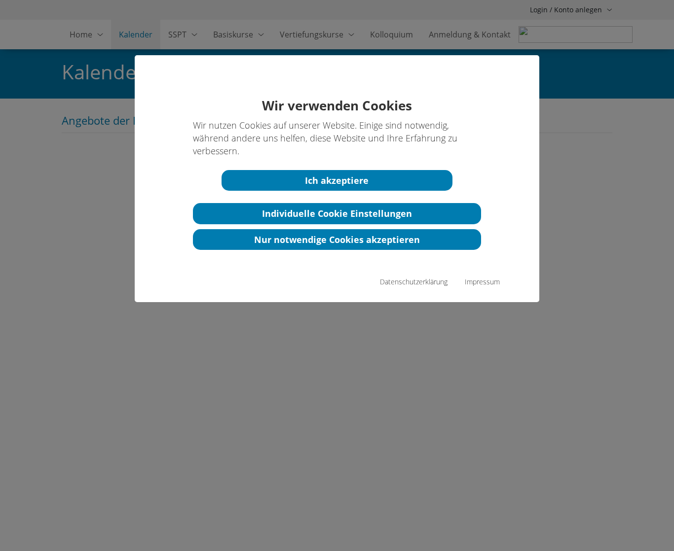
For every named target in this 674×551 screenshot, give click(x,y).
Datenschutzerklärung (414, 281)
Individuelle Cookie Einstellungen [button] (337, 213)
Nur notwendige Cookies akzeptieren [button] (337, 239)
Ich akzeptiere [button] (337, 180)
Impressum (482, 281)
